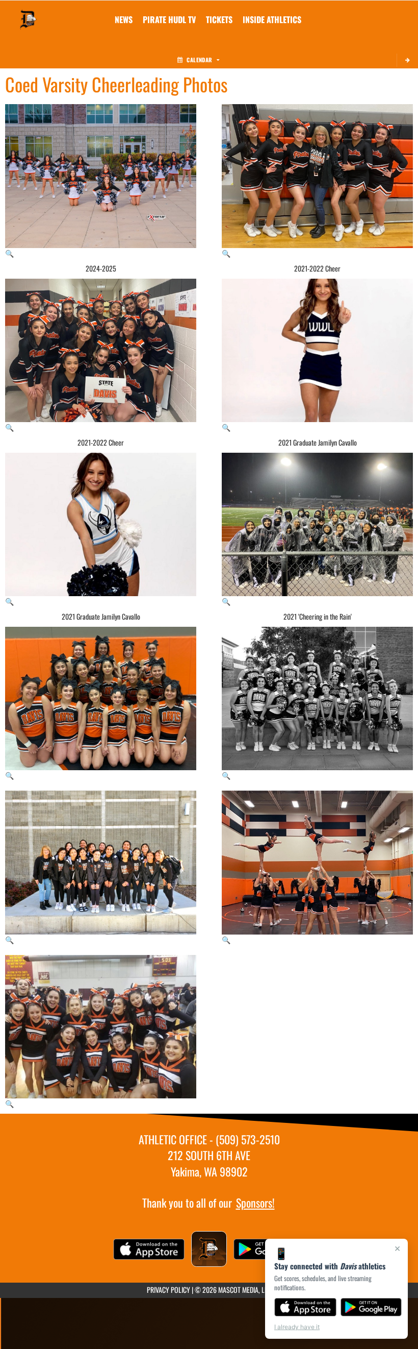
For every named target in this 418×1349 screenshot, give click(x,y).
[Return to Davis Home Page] (28, 13)
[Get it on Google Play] (371, 1307)
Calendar (199, 60)
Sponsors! (255, 1202)
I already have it (297, 1327)
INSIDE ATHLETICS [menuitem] (272, 19)
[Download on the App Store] (305, 1307)
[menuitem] (124, 19)
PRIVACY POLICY (168, 1289)
